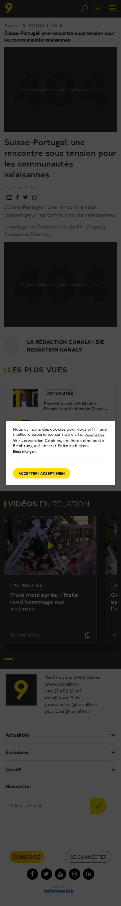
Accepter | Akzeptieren (42, 473)
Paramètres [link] (94, 435)
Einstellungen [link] (24, 451)
